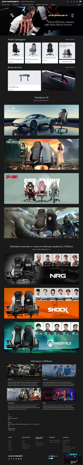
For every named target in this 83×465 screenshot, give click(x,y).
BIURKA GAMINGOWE (42, 4)
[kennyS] (72, 458)
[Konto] (74, 1)
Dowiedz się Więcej (40, 128)
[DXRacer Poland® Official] (10, 1)
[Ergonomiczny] (33, 50)
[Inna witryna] (80, 1)
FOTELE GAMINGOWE (27, 4)
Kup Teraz (34, 162)
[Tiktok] (9, 459)
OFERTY (53, 4)
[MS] (41, 19)
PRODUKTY (16, 4)
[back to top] (78, 371)
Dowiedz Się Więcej (46, 162)
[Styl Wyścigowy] (16, 50)
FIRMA (79, 4)
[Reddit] (21, 459)
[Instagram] (16, 459)
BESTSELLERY (6, 4)
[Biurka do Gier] (58, 80)
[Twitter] (14, 459)
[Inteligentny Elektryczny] (24, 77)
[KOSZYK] (77, 1)
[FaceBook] (12, 459)
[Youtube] (19, 459)
